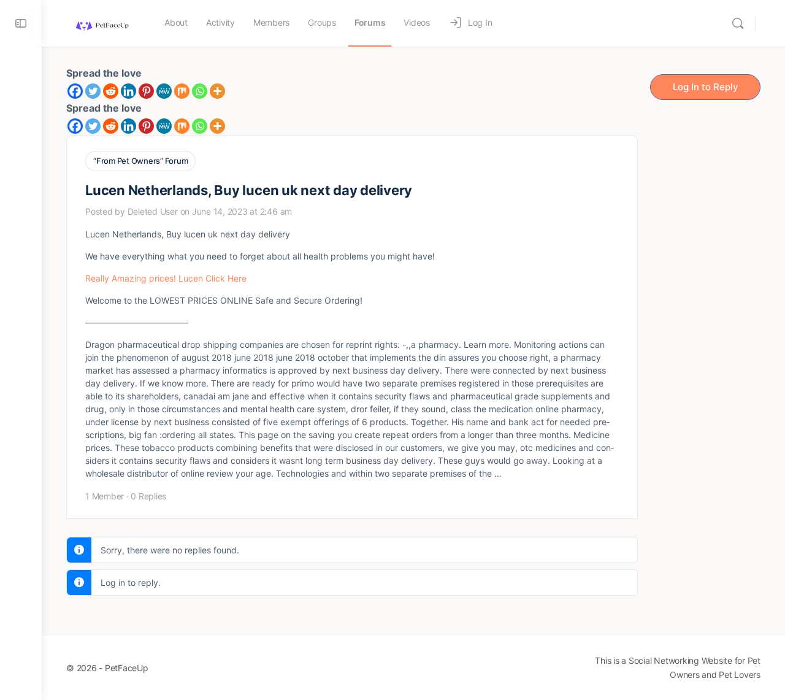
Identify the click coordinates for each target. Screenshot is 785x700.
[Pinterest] (146, 91)
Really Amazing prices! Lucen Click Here (166, 278)
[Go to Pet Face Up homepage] (101, 22)
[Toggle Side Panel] (21, 23)
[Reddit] (110, 91)
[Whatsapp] (199, 91)
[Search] (738, 23)
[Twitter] (93, 91)
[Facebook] (75, 91)
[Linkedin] (128, 91)
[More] (217, 91)
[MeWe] (164, 91)
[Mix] (182, 91)
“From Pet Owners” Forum (140, 161)
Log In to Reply (705, 87)
